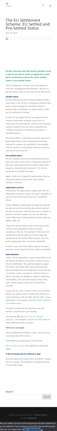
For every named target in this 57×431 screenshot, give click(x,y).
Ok (26, 429)
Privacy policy (34, 429)
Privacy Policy (40, 415)
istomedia (32, 418)
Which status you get (15, 345)
